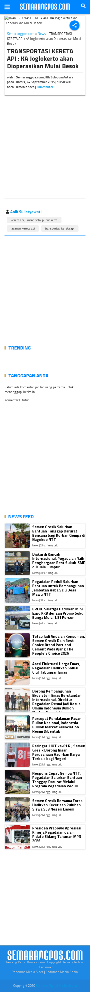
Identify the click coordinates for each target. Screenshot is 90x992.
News (42, 33)
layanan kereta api (23, 228)
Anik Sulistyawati (26, 212)
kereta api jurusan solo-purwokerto (34, 220)
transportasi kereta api (59, 228)
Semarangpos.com (20, 33)
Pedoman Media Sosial (62, 971)
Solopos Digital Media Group (56, 985)
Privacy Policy (73, 962)
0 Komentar (45, 86)
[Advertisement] (45, 143)
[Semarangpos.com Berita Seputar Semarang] (45, 6)
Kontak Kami (36, 962)
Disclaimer (45, 967)
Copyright (54, 962)
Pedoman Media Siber (27, 971)
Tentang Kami (15, 962)
